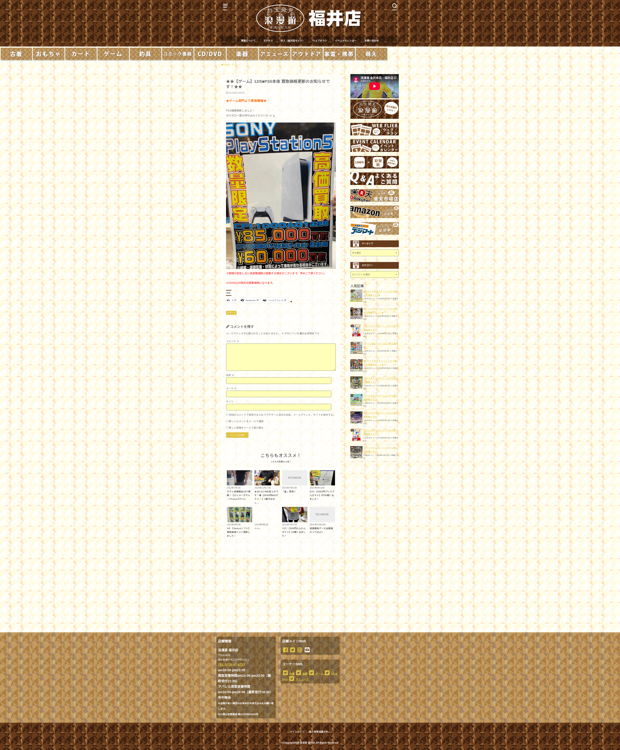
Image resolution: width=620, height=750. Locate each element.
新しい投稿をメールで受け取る (246, 427)
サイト (229, 401)
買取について (248, 40)
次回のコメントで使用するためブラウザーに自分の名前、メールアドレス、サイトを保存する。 (282, 415)
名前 (230, 375)
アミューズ (301, 679)
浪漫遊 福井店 (307, 742)
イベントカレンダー (346, 40)
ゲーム (232, 313)
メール (231, 388)
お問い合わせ (371, 40)
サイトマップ (297, 731)
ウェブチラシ (320, 40)
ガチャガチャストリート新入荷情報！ (380, 345)
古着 (291, 673)
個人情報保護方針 (318, 731)
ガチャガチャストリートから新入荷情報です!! (380, 328)
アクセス (268, 40)
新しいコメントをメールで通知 (246, 421)
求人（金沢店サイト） (293, 40)
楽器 (305, 673)
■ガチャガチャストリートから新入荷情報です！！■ (380, 311)
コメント (232, 341)
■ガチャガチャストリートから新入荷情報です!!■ (380, 293)
